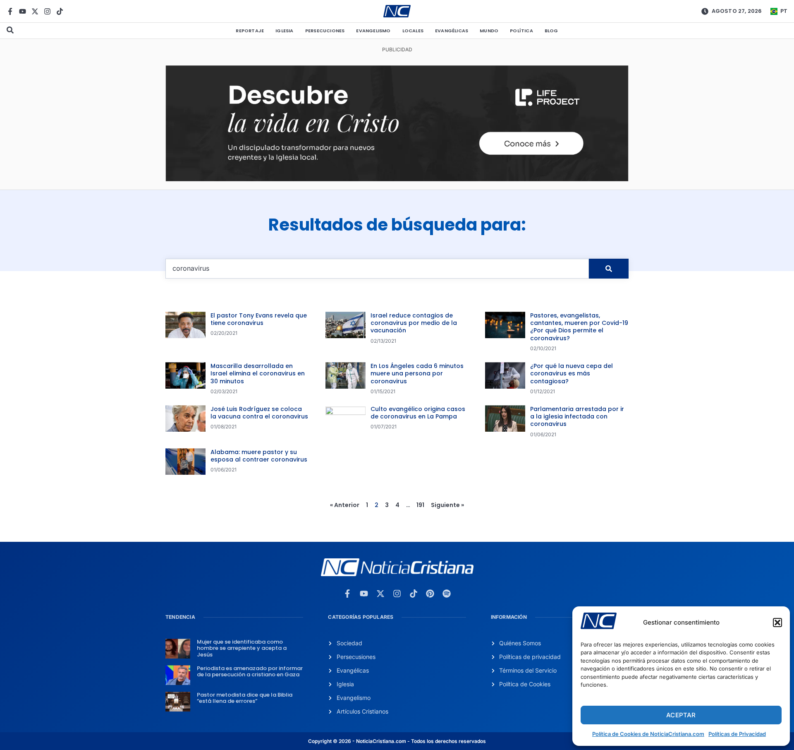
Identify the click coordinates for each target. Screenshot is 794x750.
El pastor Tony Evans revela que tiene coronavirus (258, 319)
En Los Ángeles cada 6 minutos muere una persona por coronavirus (417, 373)
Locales (412, 30)
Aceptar (681, 715)
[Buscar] (609, 269)
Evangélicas (451, 30)
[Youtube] (22, 11)
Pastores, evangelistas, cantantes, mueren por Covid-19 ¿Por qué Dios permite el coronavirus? (579, 326)
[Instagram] (47, 11)
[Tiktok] (59, 11)
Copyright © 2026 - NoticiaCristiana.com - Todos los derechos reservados (397, 741)
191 (420, 505)
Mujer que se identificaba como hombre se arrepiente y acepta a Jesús (242, 648)
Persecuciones (325, 30)
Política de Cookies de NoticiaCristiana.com (648, 734)
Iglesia (284, 30)
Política (521, 30)
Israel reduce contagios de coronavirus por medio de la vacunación (414, 322)
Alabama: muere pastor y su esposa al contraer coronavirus (258, 456)
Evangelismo (373, 30)
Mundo (489, 30)
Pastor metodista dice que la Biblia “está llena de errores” (244, 698)
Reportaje (250, 30)
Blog (551, 30)
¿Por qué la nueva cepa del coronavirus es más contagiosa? (571, 373)
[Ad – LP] (397, 179)
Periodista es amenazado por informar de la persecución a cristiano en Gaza (250, 671)
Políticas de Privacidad (737, 734)
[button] (777, 622)
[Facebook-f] (10, 11)
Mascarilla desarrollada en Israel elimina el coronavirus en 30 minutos (257, 373)
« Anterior (344, 505)
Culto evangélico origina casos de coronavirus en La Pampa (418, 413)
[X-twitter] (34, 11)
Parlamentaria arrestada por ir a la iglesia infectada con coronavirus (577, 416)
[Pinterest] (430, 593)
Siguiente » (447, 505)
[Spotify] (446, 593)
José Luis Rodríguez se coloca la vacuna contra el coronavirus (259, 413)
